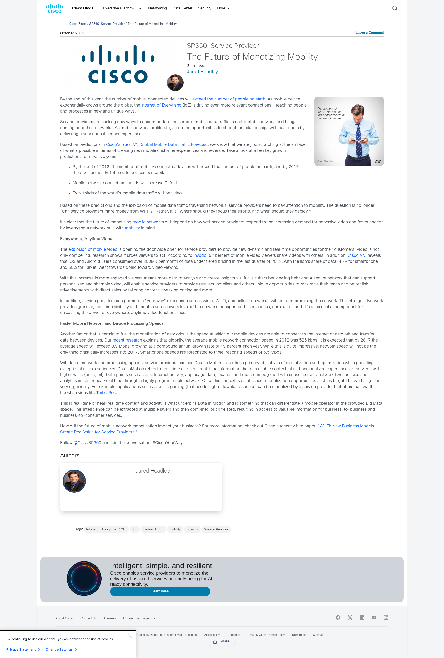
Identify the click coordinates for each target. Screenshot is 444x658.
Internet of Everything (161, 105)
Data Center (182, 8)
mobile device (153, 529)
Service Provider (216, 529)
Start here (160, 591)
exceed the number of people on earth (228, 99)
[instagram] (386, 617)
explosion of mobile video (92, 250)
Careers (110, 618)
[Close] (130, 636)
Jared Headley (202, 72)
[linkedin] (362, 617)
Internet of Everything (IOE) (106, 529)
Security (204, 8)
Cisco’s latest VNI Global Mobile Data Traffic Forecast (157, 145)
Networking (157, 8)
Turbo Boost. (108, 393)
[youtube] (374, 617)
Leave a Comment (370, 32)
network (192, 529)
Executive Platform (118, 8)
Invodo (200, 256)
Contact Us (88, 618)
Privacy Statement (21, 649)
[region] (68, 644)
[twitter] (350, 617)
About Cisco (64, 618)
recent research (127, 340)
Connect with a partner (140, 618)
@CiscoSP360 (87, 443)
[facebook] (338, 617)
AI (141, 8)
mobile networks (148, 222)
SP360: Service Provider (107, 23)
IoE (135, 529)
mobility (132, 228)
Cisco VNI (357, 256)
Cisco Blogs (83, 8)
